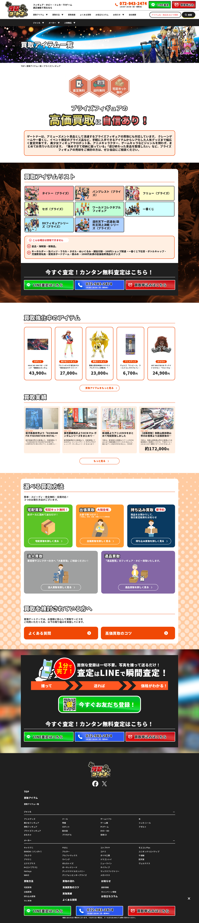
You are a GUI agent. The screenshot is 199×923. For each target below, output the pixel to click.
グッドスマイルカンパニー (73, 871)
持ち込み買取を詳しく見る (150, 541)
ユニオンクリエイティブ (149, 851)
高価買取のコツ (118, 633)
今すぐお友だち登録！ (107, 704)
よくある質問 (85, 14)
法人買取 (28, 900)
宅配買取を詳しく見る (47, 541)
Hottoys (28, 871)
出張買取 (28, 891)
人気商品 (68, 22)
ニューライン (106, 863)
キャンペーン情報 (108, 891)
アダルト (142, 827)
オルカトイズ (68, 863)
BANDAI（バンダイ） (33, 851)
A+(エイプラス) (30, 867)
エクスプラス (29, 863)
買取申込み (187, 5)
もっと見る (99, 461)
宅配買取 (28, 887)
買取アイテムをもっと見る (99, 388)
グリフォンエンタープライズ (74, 875)
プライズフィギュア (32, 831)
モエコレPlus (144, 848)
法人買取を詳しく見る (60, 587)
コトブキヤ (105, 848)
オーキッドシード (69, 867)
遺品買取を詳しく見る (137, 587)
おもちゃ (28, 835)
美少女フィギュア (31, 823)
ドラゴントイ (106, 859)
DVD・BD (104, 831)
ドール (65, 819)
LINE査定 (163, 5)
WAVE (26, 875)
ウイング (66, 859)
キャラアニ (28, 848)
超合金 (65, 831)
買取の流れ (68, 881)
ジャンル (36, 22)
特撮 (64, 823)
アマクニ (28, 859)
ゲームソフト (106, 819)
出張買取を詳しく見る (99, 541)
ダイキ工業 (105, 855)
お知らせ (116, 14)
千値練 (141, 855)
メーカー (52, 22)
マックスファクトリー (109, 871)
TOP (26, 791)
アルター (66, 851)
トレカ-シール (145, 823)
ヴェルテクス (144, 863)
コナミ (103, 851)
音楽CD (103, 835)
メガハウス (105, 875)
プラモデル (67, 835)
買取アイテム (38, 14)
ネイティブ (105, 867)
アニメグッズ (29, 819)
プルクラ (28, 855)
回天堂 (141, 859)
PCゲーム (104, 827)
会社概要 (132, 14)
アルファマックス (69, 855)
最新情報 (105, 887)
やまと (65, 848)
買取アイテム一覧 (31, 804)
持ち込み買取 (29, 896)
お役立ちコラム (102, 14)
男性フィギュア (30, 827)
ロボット (66, 827)
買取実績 (71, 14)
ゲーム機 (104, 823)
